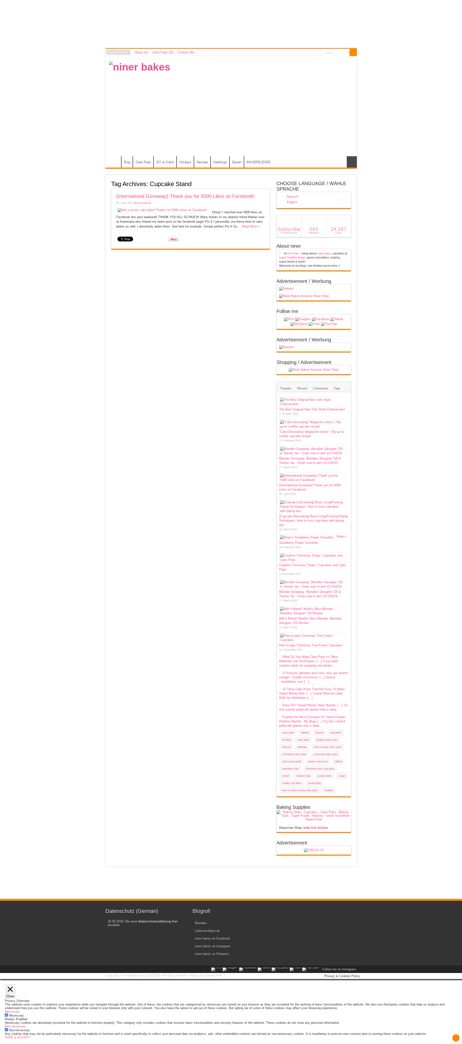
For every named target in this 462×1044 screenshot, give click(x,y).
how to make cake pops (328, 747)
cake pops (324, 253)
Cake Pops (143, 162)
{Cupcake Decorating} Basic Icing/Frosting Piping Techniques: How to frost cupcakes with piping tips (313, 520)
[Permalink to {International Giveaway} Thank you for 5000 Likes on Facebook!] (162, 210)
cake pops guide (291, 761)
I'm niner (293, 253)
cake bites (303, 739)
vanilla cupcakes (292, 783)
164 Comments (142, 202)
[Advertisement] (265, 95)
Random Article (352, 162)
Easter (236, 162)
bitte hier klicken (315, 828)
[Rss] (289, 319)
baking (305, 732)
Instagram (349, 969)
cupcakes (335, 732)
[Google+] (303, 319)
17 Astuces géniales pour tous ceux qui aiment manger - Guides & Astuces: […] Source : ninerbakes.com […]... (313, 677)
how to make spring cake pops (300, 790)
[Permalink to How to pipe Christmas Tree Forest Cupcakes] (313, 640)
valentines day (290, 768)
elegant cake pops (327, 739)
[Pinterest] (299, 324)
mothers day (303, 775)
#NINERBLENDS (258, 162)
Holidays (185, 162)
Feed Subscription (268, 184)
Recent (302, 388)
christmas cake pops (294, 754)
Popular (286, 388)
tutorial (319, 732)
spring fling (314, 783)
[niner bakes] (139, 67)
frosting (286, 739)
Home (114, 162)
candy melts (324, 775)
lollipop (338, 761)
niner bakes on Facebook (212, 938)
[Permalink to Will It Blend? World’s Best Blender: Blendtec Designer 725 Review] (313, 613)
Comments (320, 388)
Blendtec (201, 923)
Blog (127, 162)
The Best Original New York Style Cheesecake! (312, 409)
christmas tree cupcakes (320, 768)
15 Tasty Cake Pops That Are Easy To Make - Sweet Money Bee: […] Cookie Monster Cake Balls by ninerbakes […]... (313, 693)
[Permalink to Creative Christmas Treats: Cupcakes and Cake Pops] (313, 560)
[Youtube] (329, 324)
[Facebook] (320, 319)
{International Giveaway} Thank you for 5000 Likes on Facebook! (185, 196)
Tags (337, 388)
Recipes (202, 162)
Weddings (220, 162)
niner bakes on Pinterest (212, 954)
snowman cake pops (325, 754)
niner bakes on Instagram (212, 946)
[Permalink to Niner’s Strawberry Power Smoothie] (307, 537)
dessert (286, 747)
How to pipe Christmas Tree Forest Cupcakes (311, 645)
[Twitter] (336, 319)
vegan (342, 775)
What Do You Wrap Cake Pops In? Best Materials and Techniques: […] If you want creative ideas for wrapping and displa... (308, 661)
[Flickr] (314, 324)
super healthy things (292, 257)
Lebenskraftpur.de (207, 931)
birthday (302, 747)
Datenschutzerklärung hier (158, 921)
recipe (285, 775)
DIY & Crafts (165, 162)
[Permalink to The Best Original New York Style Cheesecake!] (313, 404)
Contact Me (186, 52)
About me (141, 52)
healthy (329, 790)
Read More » (251, 226)
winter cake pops (318, 761)
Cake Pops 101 (163, 52)
